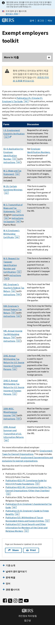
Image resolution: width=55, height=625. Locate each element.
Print (33, 550)
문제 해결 (10, 577)
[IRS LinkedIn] (21, 600)
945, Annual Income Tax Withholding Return (12, 334)
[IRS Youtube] (26, 600)
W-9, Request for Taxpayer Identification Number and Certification (12, 265)
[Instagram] (15, 600)
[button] (40, 20)
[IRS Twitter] (10, 600)
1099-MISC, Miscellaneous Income (10, 412)
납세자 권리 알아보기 (16, 571)
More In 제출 (11, 57)
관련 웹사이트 (13, 589)
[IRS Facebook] (5, 600)
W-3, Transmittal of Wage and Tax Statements (13, 208)
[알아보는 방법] (27, 12)
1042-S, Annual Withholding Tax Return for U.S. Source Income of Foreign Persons (13, 387)
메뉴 (50, 20)
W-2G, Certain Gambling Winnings (12, 189)
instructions (11, 162)
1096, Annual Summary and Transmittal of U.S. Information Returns (13, 433)
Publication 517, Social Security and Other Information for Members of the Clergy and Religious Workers (26, 528)
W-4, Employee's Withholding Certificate (11, 234)
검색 (32, 20)
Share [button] (15, 550)
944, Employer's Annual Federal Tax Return (12, 309)
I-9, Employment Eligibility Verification (14, 133)
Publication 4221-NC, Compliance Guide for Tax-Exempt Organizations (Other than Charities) (29, 490)
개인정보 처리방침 (27, 616)
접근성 (27, 620)
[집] (8, 19)
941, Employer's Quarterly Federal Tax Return (13, 288)
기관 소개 (10, 565)
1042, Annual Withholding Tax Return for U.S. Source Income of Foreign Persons (13, 362)
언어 (8, 583)
